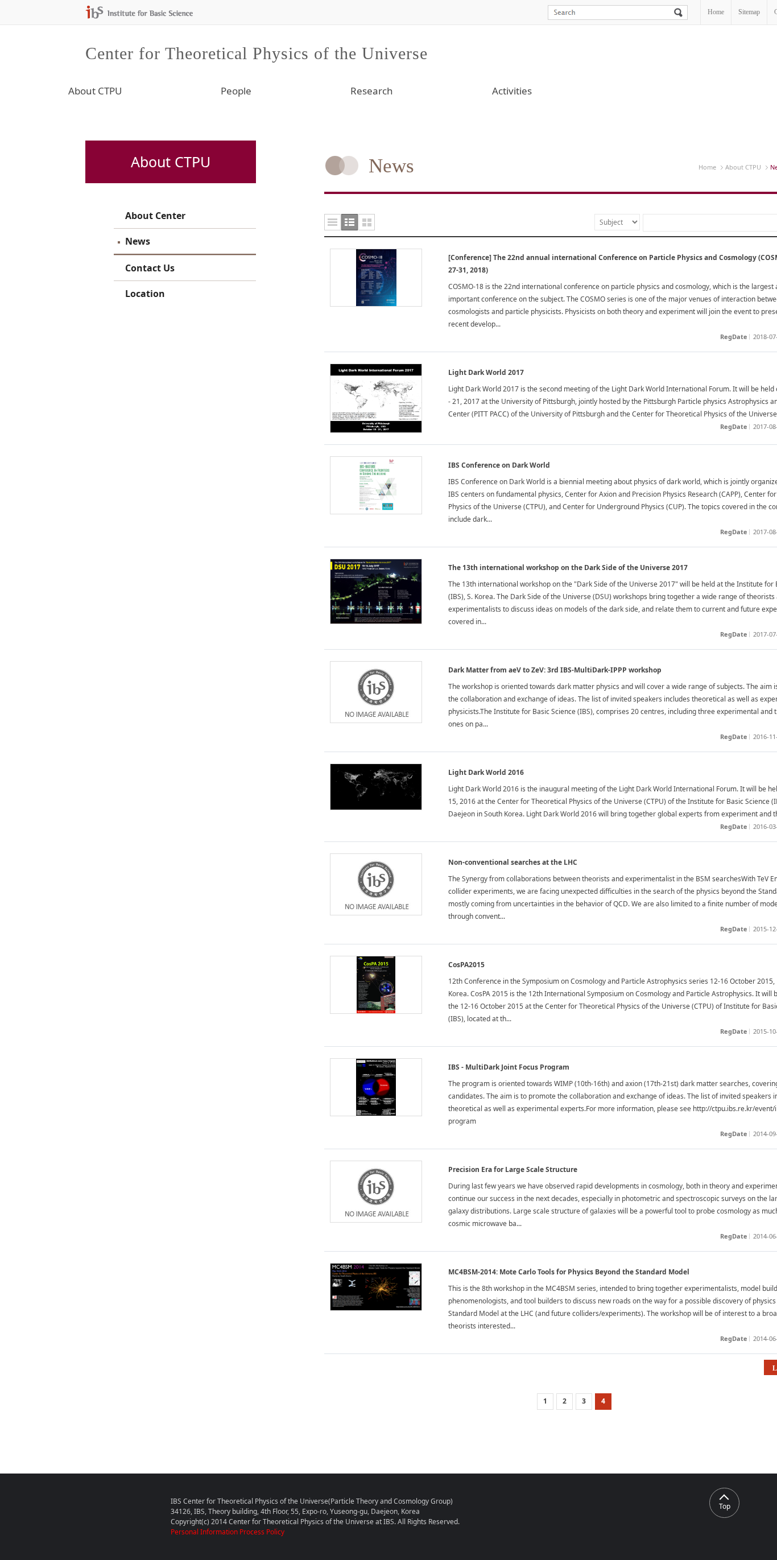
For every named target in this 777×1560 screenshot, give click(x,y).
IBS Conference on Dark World (499, 465)
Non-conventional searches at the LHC (512, 862)
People (236, 90)
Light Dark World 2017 (486, 372)
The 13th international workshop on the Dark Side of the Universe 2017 (568, 567)
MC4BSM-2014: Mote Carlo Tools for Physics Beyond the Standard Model (568, 1272)
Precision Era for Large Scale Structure (512, 1169)
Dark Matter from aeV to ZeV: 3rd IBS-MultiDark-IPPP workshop (555, 670)
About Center (155, 215)
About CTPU (95, 90)
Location (145, 293)
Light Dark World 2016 (486, 772)
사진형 (366, 222)
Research (371, 90)
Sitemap (749, 12)
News (137, 241)
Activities (512, 90)
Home (716, 12)
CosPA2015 (466, 964)
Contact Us (150, 268)
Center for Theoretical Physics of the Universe (256, 53)
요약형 (349, 222)
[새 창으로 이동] (139, 12)
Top (724, 1506)
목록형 (332, 222)
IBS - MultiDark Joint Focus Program (508, 1067)
